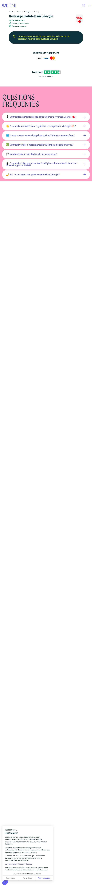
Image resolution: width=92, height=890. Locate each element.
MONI (11, 12)
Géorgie (27, 12)
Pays (18, 12)
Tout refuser (11, 878)
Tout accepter (44, 878)
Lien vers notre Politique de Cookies (18, 864)
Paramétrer (27, 878)
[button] (5, 882)
